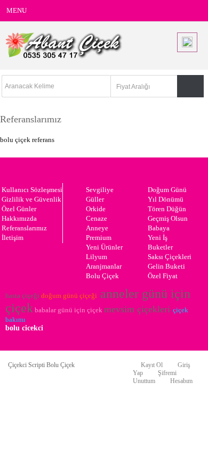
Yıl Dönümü (165, 199)
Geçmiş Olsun (168, 218)
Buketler (160, 247)
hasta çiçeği (22, 296)
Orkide (96, 209)
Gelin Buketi (166, 266)
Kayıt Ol (152, 365)
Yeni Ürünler (104, 247)
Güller (95, 199)
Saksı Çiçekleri (169, 257)
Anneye (97, 228)
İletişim (12, 238)
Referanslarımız (24, 228)
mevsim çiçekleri (137, 309)
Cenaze (96, 218)
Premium (98, 238)
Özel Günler (19, 209)
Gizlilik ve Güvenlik (31, 199)
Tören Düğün (167, 209)
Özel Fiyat (163, 276)
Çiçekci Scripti (27, 365)
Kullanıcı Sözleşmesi (32, 190)
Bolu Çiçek (102, 276)
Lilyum (96, 257)
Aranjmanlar (104, 266)
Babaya (159, 228)
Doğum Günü (167, 190)
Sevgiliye (100, 190)
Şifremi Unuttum (155, 377)
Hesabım (181, 381)
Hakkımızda (19, 218)
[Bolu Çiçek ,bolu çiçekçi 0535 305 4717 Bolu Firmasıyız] (64, 57)
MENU (16, 10)
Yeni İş (157, 238)
